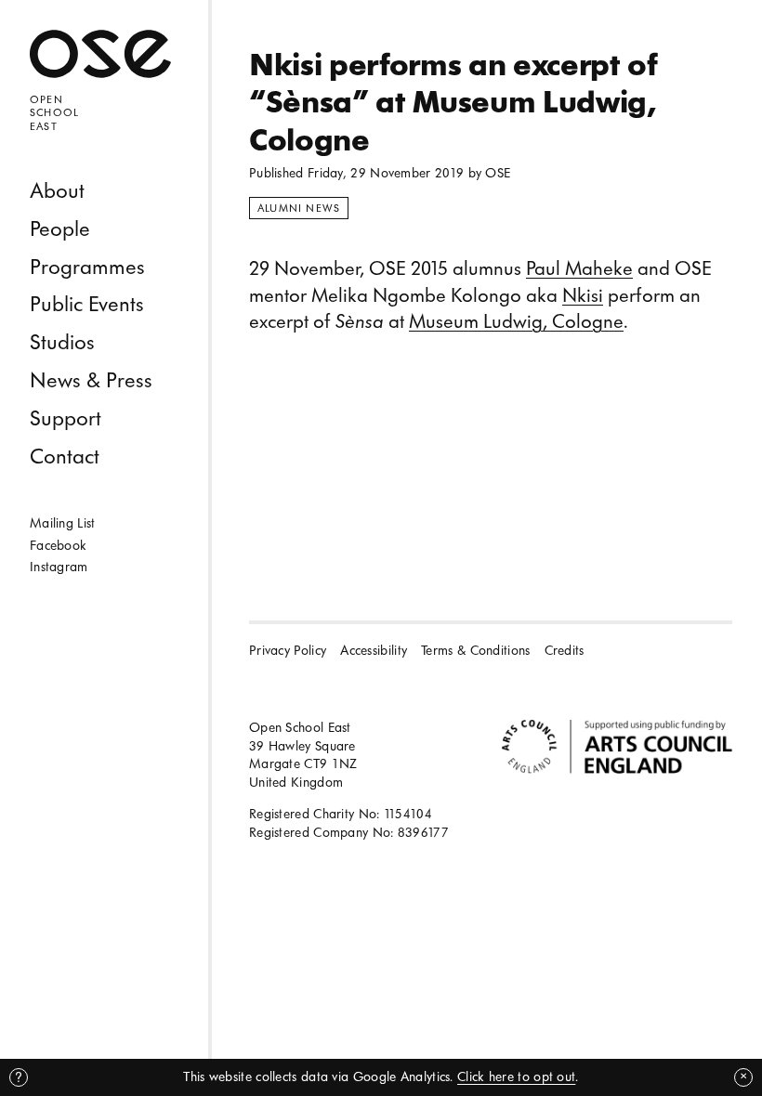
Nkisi (582, 295)
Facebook (58, 546)
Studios (62, 342)
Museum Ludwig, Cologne (516, 321)
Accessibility (373, 651)
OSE (497, 173)
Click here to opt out (516, 1077)
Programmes (87, 267)
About (57, 190)
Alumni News (298, 208)
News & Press (91, 380)
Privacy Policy (287, 651)
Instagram (59, 567)
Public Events (87, 304)
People (60, 228)
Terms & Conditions (475, 651)
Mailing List (63, 523)
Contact (64, 456)
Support (65, 418)
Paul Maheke (579, 269)
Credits (565, 651)
